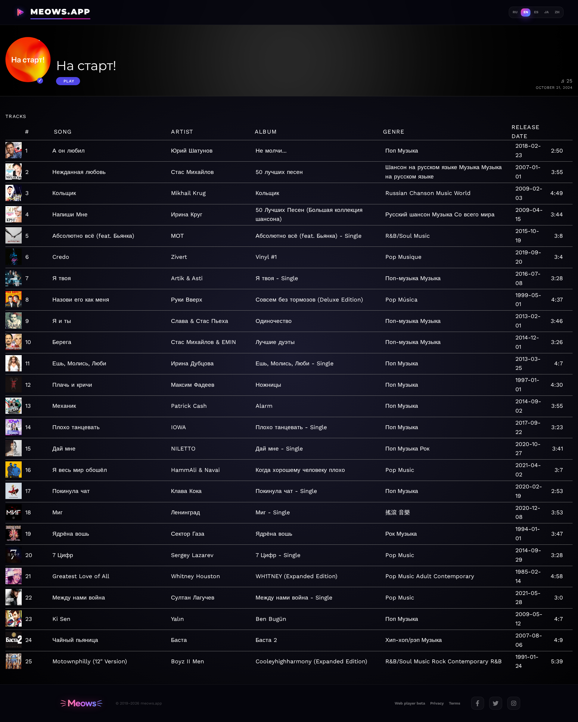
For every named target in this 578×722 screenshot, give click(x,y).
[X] (495, 703)
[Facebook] (477, 703)
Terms (454, 703)
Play (69, 81)
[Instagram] (513, 703)
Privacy (437, 703)
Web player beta (410, 703)
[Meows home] (81, 703)
